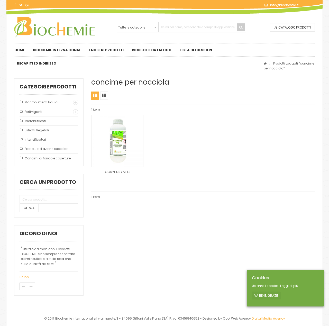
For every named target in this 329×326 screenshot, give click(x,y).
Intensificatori (35, 139)
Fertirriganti (33, 112)
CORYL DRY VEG (117, 171)
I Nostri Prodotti (106, 50)
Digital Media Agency (268, 318)
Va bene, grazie (266, 295)
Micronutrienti (35, 121)
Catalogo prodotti (294, 27)
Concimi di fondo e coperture (48, 158)
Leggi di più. (289, 286)
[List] (104, 96)
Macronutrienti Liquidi (41, 102)
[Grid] (95, 96)
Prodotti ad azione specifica (47, 149)
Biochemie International (57, 50)
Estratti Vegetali (37, 130)
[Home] (265, 63)
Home (19, 50)
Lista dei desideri (196, 50)
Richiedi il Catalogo (151, 50)
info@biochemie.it (284, 5)
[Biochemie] (54, 27)
